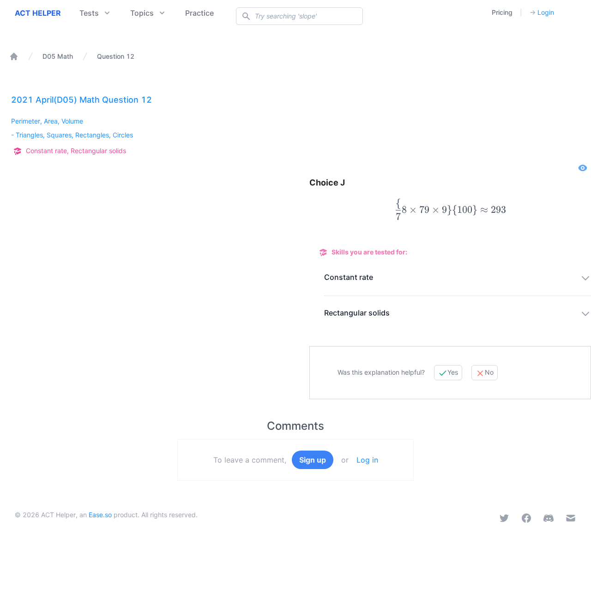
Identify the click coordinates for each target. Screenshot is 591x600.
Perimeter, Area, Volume (47, 121)
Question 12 (115, 56)
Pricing (502, 12)
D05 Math (57, 56)
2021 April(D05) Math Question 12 (81, 100)
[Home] (13, 56)
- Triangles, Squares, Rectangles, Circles (72, 135)
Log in (367, 459)
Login (542, 12)
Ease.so (100, 515)
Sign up (312, 459)
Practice (199, 13)
